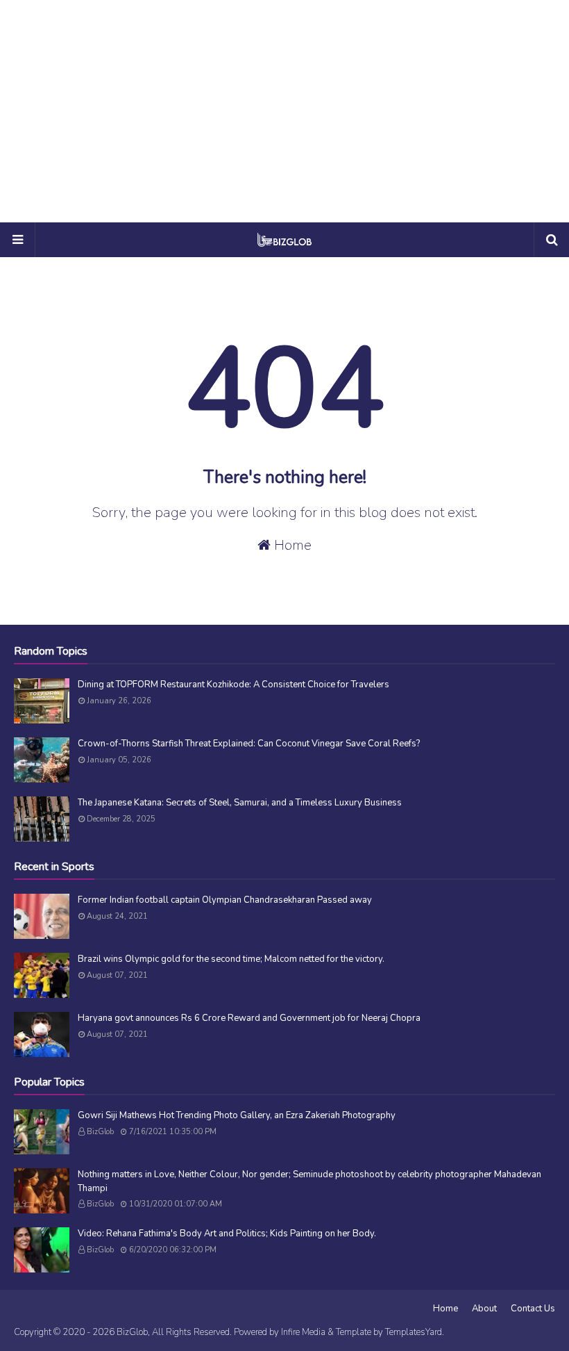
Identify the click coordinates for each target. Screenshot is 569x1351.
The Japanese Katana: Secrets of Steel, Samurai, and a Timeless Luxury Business (240, 802)
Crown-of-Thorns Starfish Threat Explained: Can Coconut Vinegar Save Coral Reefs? (249, 743)
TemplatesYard (413, 1332)
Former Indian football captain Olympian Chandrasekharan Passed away (225, 900)
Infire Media (303, 1332)
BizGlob (100, 1132)
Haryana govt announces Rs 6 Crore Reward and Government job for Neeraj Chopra (249, 1018)
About (484, 1308)
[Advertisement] (284, 111)
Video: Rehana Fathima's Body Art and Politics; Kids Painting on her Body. (227, 1233)
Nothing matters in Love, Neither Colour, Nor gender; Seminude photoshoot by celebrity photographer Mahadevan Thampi (309, 1181)
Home (291, 545)
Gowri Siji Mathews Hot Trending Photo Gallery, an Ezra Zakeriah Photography (237, 1115)
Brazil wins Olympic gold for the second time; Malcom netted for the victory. (231, 959)
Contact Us (533, 1308)
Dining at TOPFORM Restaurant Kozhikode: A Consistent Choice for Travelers (233, 684)
